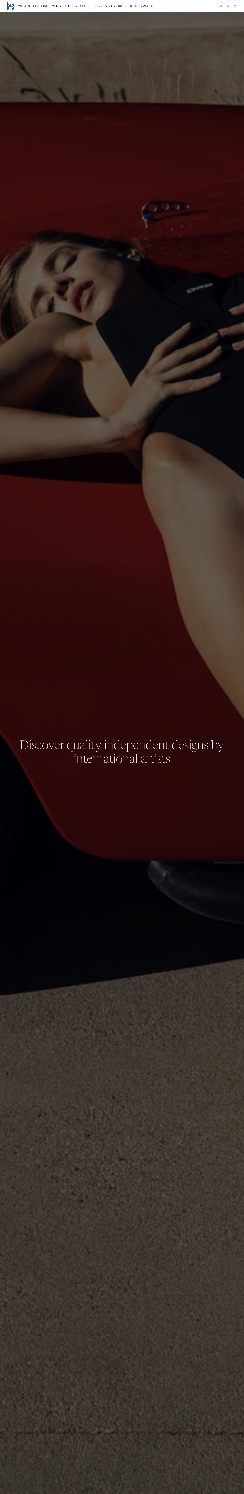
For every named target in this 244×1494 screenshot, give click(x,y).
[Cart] (235, 6)
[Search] (220, 6)
